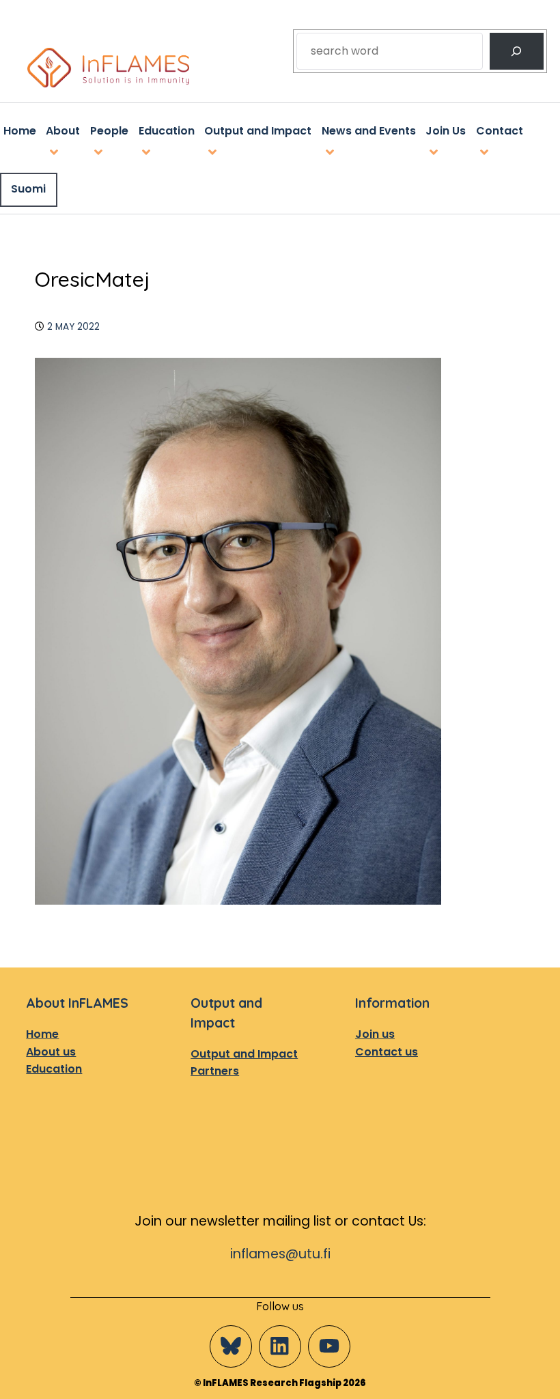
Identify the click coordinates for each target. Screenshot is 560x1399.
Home (42, 1034)
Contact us (386, 1052)
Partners (215, 1071)
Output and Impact (244, 1054)
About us (51, 1052)
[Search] (517, 51)
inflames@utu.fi (280, 1254)
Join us (375, 1034)
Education (54, 1069)
